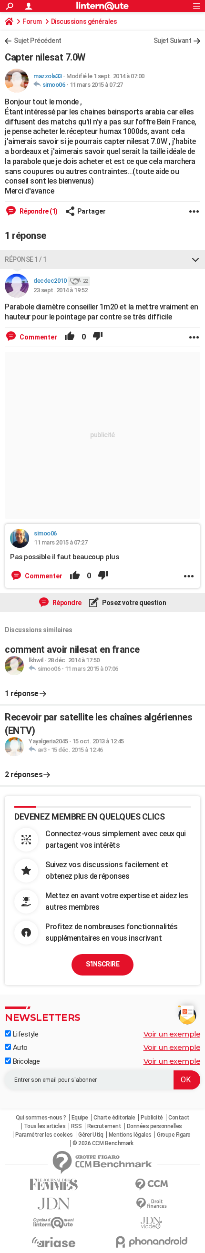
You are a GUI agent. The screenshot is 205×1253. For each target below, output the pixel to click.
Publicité (152, 1117)
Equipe (80, 1117)
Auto (19, 1047)
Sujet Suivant (173, 40)
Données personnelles (154, 1126)
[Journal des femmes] (53, 1185)
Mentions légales (130, 1134)
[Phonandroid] (151, 1242)
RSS (76, 1126)
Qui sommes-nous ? (41, 1117)
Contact (179, 1117)
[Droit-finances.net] (151, 1204)
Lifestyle (24, 1034)
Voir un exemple (172, 1033)
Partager (91, 211)
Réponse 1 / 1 (26, 259)
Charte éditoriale (114, 1117)
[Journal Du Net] (53, 1204)
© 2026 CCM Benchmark (102, 1143)
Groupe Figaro (174, 1134)
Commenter (37, 337)
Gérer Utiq (90, 1134)
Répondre (66, 602)
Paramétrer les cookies (44, 1134)
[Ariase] (53, 1242)
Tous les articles (45, 1126)
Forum (32, 21)
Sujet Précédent (38, 40)
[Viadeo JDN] (151, 1223)
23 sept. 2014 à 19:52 (60, 290)
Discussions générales (84, 21)
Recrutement (104, 1126)
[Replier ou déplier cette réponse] (195, 259)
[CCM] (151, 1185)
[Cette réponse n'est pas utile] (98, 337)
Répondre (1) (38, 211)
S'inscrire (102, 964)
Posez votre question (133, 602)
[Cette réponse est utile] (69, 337)
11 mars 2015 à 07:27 (96, 84)
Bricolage (25, 1061)
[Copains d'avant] (53, 1223)
